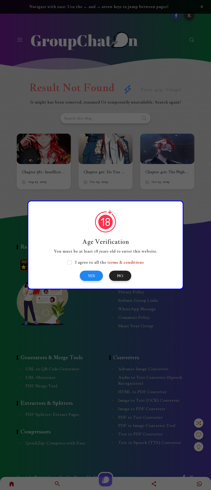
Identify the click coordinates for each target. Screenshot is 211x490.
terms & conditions (125, 262)
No (120, 275)
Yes (91, 275)
